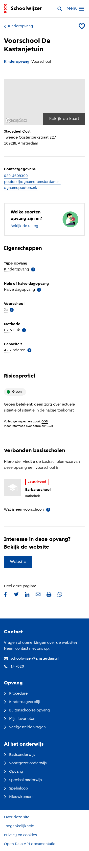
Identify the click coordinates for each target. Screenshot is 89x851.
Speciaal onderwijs (25, 780)
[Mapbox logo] (16, 120)
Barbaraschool (38, 490)
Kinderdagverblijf (24, 702)
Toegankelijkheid (19, 826)
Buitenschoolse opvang (29, 710)
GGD (45, 421)
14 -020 (17, 667)
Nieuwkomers (21, 797)
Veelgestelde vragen (27, 727)
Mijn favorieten (22, 719)
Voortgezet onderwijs (28, 763)
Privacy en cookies (20, 835)
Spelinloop (18, 789)
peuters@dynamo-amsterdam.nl (32, 182)
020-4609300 (16, 176)
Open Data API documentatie (29, 844)
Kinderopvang (20, 26)
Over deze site (16, 817)
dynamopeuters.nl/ (21, 188)
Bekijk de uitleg (24, 226)
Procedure (18, 694)
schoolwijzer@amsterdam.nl (34, 659)
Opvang (16, 772)
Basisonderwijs (22, 755)
